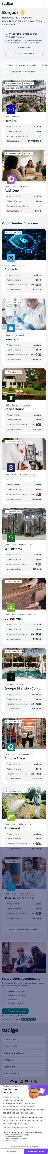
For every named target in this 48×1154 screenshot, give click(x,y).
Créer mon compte (25, 53)
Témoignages (10, 1046)
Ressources (9, 1066)
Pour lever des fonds (13, 1053)
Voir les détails (24, 244)
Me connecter (24, 47)
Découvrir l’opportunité (24, 96)
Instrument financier (28, 65)
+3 (40, 141)
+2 (40, 211)
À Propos (8, 1060)
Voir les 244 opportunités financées (24, 929)
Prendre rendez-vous (17, 1011)
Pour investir (9, 1039)
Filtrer (10, 65)
